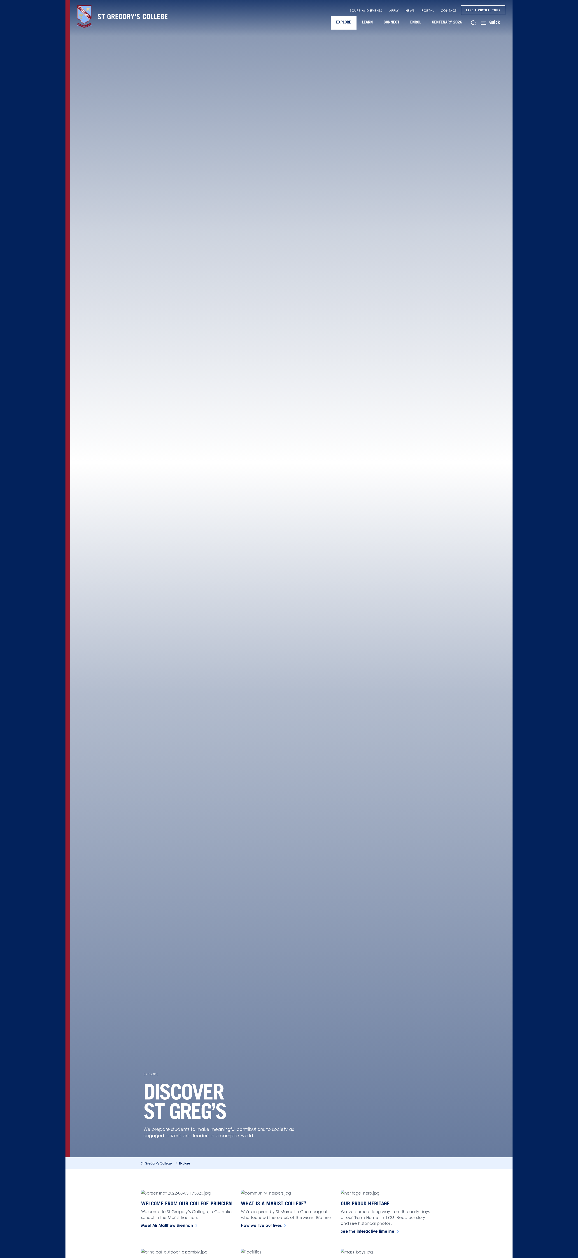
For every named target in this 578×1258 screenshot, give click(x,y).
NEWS (410, 10)
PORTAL (428, 10)
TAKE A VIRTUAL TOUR (483, 10)
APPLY (394, 10)
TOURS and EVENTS (366, 10)
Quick (494, 22)
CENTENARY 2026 (447, 22)
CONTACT (449, 10)
